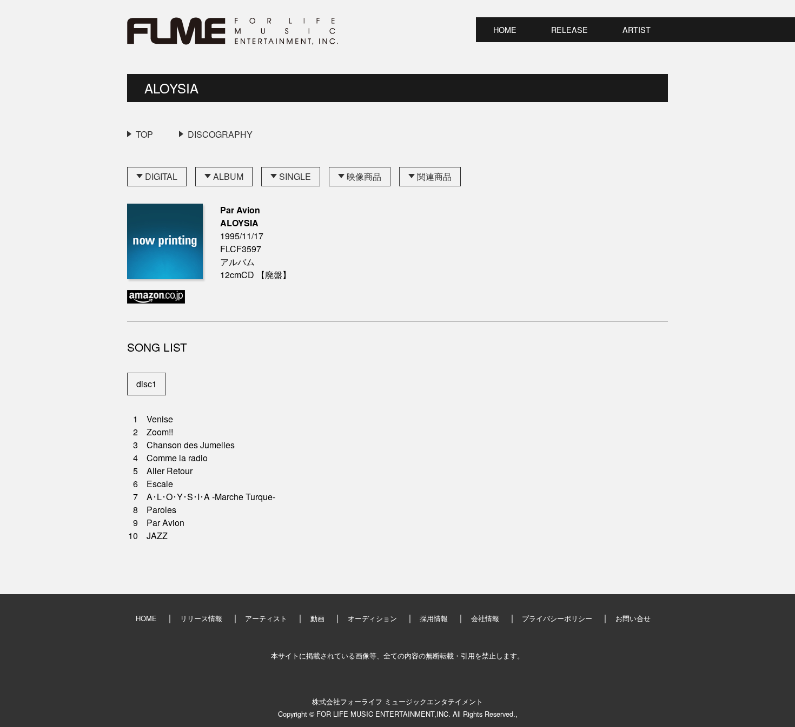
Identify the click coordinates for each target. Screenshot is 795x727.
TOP (144, 134)
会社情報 (485, 618)
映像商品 (364, 176)
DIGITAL (161, 176)
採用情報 (434, 618)
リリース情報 (201, 618)
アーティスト (266, 618)
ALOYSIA (171, 87)
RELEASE (569, 29)
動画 (317, 618)
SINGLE (295, 176)
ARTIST (636, 29)
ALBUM (228, 176)
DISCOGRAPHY (220, 134)
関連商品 (434, 176)
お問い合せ (633, 618)
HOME (504, 29)
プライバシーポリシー (557, 618)
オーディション (372, 618)
